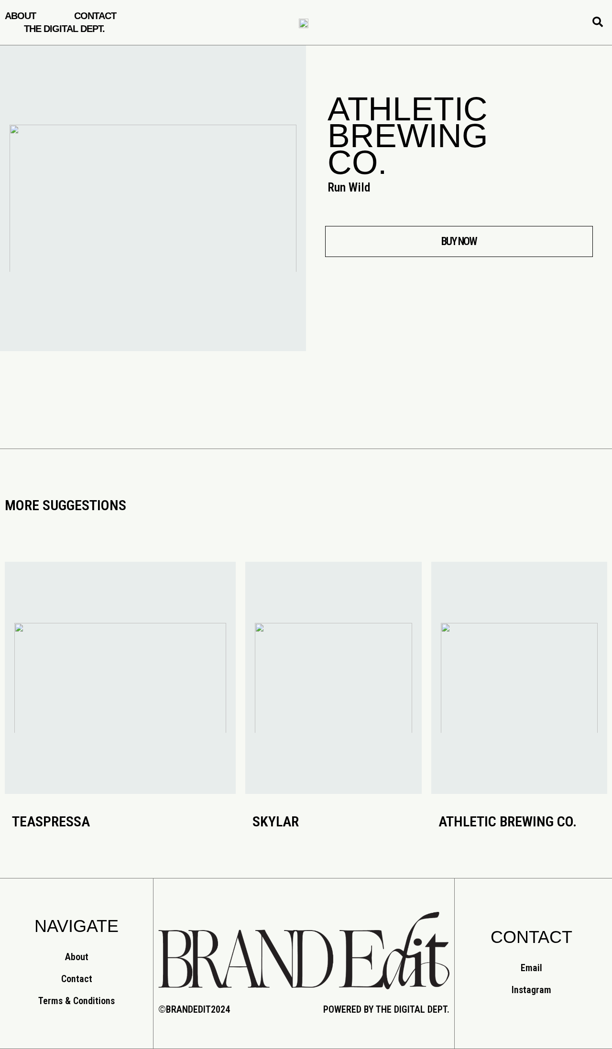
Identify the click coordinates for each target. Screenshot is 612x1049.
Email (531, 968)
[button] (459, 241)
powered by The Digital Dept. (386, 1009)
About (20, 16)
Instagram (531, 989)
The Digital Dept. (64, 28)
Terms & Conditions (76, 1000)
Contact (95, 16)
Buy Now (120, 696)
